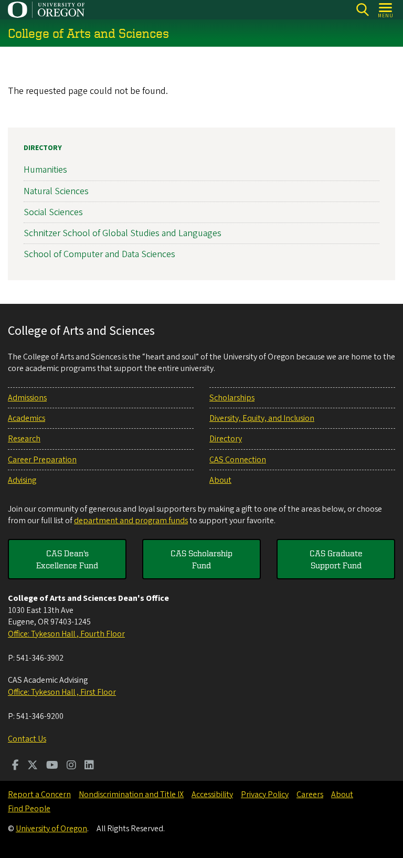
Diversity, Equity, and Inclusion (261, 418)
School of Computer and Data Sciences (99, 254)
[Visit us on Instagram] (71, 766)
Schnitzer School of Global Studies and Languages (122, 233)
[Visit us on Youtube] (52, 766)
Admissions (27, 398)
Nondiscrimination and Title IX (131, 794)
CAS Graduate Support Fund (336, 558)
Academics (26, 418)
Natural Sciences (56, 191)
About (220, 480)
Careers (309, 794)
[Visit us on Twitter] (32, 766)
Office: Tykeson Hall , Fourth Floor (66, 634)
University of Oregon (51, 828)
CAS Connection (237, 459)
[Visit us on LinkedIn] (89, 766)
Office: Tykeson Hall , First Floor (62, 692)
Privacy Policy (265, 794)
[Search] (362, 9)
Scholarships (231, 398)
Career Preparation (42, 459)
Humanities (45, 169)
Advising (22, 480)
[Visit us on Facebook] (15, 766)
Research (24, 438)
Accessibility (212, 794)
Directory (43, 148)
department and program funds (131, 520)
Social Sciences (53, 212)
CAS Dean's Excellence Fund (67, 558)
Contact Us (27, 739)
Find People (29, 808)
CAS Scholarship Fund (201, 558)
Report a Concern (39, 794)
